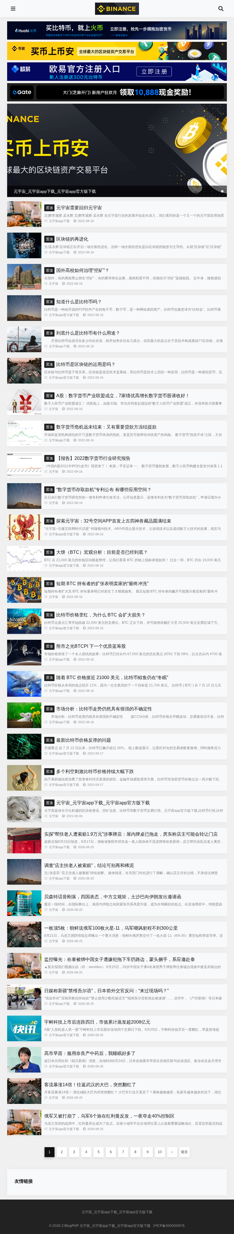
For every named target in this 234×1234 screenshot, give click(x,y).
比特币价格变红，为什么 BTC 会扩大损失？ (96, 614)
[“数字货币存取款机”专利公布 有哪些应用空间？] (24, 507)
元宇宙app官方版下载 (64, 315)
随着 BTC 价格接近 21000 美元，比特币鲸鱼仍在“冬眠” (107, 677)
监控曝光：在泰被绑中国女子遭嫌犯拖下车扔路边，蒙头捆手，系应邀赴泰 (119, 959)
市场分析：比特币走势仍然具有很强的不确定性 (99, 708)
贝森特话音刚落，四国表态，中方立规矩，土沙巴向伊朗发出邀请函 (112, 896)
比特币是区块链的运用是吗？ (81, 364)
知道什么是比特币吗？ (74, 301)
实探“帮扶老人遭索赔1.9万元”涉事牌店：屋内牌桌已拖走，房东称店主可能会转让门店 (131, 834)
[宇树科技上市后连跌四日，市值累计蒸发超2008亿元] (24, 1040)
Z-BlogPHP (70, 1226)
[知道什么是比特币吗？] (24, 319)
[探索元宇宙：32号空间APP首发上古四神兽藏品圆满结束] (24, 538)
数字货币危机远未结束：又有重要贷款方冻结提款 (101, 427)
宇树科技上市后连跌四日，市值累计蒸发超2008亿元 (97, 1022)
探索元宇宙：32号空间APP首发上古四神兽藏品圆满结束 (108, 520)
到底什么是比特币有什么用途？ (83, 333)
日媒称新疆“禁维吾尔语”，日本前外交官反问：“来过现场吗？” (106, 990)
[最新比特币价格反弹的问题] (24, 758)
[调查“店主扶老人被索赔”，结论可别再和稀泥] (24, 883)
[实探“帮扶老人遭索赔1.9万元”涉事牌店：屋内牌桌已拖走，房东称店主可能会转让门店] (24, 852)
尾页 (184, 1152)
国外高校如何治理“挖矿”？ (77, 270)
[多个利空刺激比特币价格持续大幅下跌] (24, 789)
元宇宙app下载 (59, 221)
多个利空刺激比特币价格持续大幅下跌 (90, 771)
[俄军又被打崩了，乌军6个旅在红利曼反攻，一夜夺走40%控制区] (24, 1133)
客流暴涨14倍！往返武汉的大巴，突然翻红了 (90, 1084)
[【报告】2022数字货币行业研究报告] (24, 476)
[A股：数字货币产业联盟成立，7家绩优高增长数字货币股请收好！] (24, 413)
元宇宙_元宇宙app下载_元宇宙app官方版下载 (98, 802)
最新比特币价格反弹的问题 (78, 740)
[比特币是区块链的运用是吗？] (24, 382)
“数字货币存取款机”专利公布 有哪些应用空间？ (99, 489)
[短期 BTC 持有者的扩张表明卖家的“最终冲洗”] (24, 601)
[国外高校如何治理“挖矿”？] (24, 288)
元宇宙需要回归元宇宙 (74, 207)
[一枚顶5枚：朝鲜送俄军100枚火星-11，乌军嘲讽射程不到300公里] (24, 946)
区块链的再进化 (67, 239)
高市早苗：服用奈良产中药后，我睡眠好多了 (90, 1053)
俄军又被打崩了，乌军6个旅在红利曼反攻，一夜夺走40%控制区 (109, 1116)
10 (160, 1152)
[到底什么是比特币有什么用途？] (24, 351)
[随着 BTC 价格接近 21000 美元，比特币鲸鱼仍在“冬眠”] (24, 695)
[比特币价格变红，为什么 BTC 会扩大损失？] (24, 632)
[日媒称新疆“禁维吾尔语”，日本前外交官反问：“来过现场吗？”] (24, 1008)
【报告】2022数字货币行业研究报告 (88, 458)
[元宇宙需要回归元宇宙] (24, 225)
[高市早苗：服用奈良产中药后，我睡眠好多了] (24, 1071)
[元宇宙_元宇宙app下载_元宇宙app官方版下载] (24, 820)
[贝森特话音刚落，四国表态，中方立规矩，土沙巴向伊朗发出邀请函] (24, 914)
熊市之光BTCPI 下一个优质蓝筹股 (86, 646)
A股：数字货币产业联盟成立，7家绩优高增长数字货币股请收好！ (118, 395)
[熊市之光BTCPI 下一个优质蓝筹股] (24, 664)
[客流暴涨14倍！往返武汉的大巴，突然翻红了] (24, 1102)
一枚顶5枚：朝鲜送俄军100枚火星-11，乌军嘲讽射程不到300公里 (111, 928)
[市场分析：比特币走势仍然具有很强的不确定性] (24, 726)
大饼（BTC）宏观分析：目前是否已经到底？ (97, 552)
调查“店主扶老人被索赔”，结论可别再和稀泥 (89, 865)
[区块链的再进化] (24, 257)
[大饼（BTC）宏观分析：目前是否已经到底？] (24, 570)
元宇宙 (53, 283)
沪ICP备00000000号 (169, 1226)
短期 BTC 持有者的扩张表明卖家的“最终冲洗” (97, 583)
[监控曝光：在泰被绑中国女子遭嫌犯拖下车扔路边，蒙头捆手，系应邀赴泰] (24, 977)
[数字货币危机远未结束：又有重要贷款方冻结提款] (24, 444)
